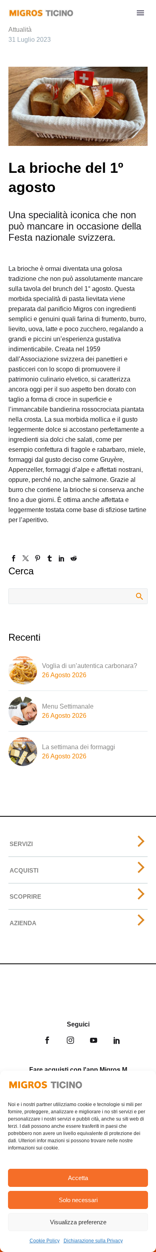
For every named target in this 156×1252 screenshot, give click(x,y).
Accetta (78, 1177)
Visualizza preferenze (78, 1222)
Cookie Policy (45, 1241)
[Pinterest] (37, 558)
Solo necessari (78, 1200)
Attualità (20, 29)
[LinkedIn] (61, 558)
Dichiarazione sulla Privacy (93, 1241)
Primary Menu (140, 13)
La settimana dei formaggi (78, 747)
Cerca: (139, 596)
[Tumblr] (49, 558)
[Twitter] (25, 558)
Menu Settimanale (68, 706)
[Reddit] (73, 558)
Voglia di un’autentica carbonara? (89, 665)
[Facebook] (13, 558)
